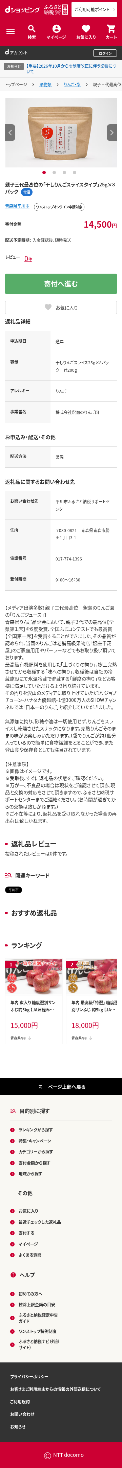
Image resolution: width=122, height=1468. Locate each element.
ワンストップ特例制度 (38, 1331)
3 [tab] (65, 172)
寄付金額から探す (34, 1163)
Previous (10, 132)
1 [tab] (45, 172)
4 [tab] (75, 172)
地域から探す (30, 1173)
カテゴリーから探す (36, 1151)
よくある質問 (30, 1255)
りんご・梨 (72, 84)
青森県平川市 (17, 206)
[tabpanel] (61, 132)
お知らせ (17, 1426)
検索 (32, 36)
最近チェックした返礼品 (40, 1222)
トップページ (16, 84)
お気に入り (86, 36)
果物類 (45, 84)
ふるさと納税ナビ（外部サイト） (39, 1344)
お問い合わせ (22, 1414)
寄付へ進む (61, 284)
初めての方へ (30, 1294)
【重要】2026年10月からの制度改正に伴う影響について (71, 68)
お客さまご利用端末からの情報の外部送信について (55, 1389)
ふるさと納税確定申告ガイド (38, 1318)
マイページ (56, 36)
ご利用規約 (20, 1401)
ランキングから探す (36, 1129)
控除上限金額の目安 (37, 1304)
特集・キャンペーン (35, 1141)
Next (112, 132)
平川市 (13, 889)
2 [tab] (55, 172)
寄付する (26, 1233)
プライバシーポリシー (29, 1376)
